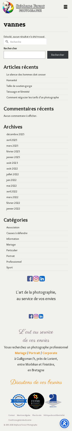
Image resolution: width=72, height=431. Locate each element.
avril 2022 (11, 191)
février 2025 (13, 151)
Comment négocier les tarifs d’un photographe (32, 97)
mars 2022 (12, 197)
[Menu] (65, 7)
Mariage (11, 244)
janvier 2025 (13, 157)
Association (12, 227)
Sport (9, 267)
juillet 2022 (12, 174)
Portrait (10, 256)
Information (12, 238)
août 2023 (12, 163)
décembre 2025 (15, 134)
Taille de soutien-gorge (19, 86)
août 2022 (12, 168)
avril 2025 (11, 140)
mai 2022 (11, 185)
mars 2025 (12, 145)
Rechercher (10, 48)
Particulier (12, 250)
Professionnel (14, 261)
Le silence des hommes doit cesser (26, 74)
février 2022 (13, 203)
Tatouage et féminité (18, 91)
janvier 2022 (13, 208)
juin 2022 (11, 180)
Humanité (11, 80)
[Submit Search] (6, 41)
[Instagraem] (36, 278)
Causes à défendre (17, 233)
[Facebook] (30, 278)
